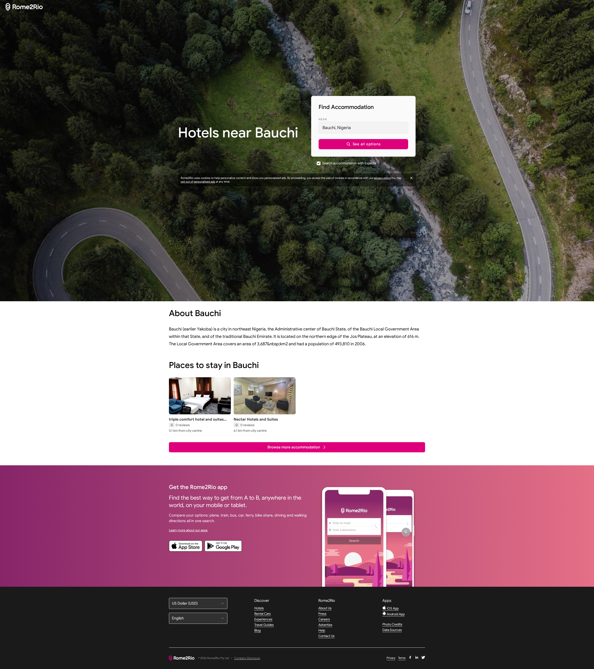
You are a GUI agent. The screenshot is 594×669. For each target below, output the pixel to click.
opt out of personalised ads (198, 181)
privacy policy (382, 178)
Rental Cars (262, 614)
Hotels (259, 608)
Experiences (263, 619)
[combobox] (363, 127)
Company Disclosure (247, 658)
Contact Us (326, 636)
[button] (363, 144)
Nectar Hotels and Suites (256, 419)
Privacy (391, 657)
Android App (395, 614)
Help (321, 630)
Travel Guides (264, 625)
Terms (402, 657)
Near (323, 119)
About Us (325, 608)
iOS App (392, 608)
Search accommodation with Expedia (349, 163)
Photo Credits (392, 624)
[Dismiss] (411, 178)
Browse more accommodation (294, 447)
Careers (324, 619)
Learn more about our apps (188, 530)
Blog (257, 630)
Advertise (325, 625)
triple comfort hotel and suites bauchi (196, 421)
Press (322, 614)
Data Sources (392, 630)
